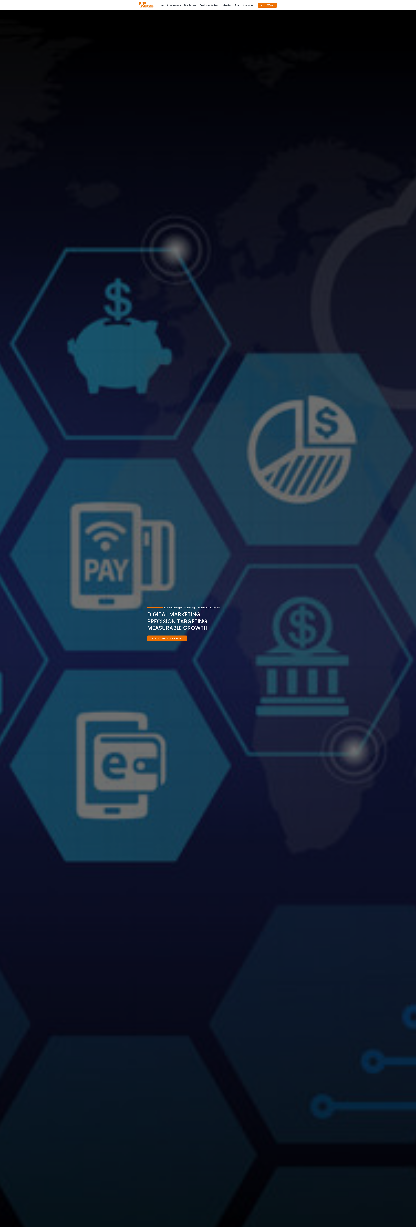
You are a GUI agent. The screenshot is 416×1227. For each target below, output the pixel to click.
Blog (237, 5)
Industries (226, 5)
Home (161, 5)
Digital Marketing (174, 5)
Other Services (190, 5)
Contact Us (248, 5)
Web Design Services (209, 5)
